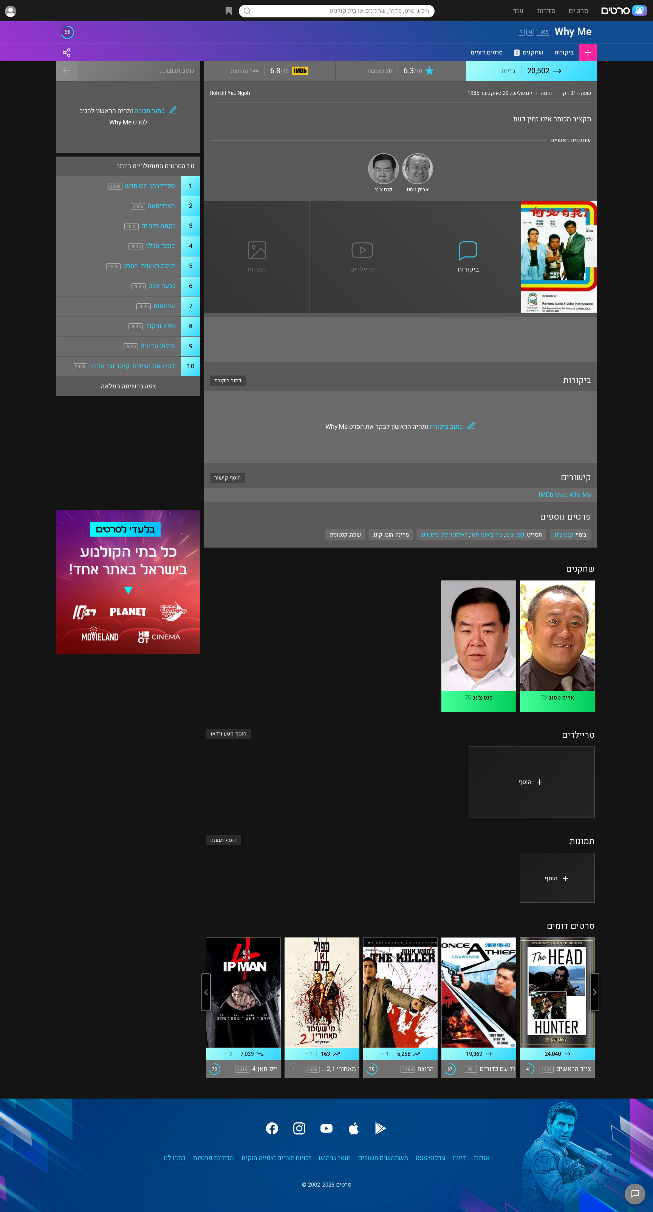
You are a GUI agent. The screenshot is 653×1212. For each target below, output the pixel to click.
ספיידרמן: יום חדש (150, 186)
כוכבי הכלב (160, 246)
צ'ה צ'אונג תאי (486, 535)
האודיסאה (161, 206)
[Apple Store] (354, 1128)
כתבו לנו (175, 1158)
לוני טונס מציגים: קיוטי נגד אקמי (132, 366)
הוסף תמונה (223, 840)
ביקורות (564, 52)
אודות (482, 1158)
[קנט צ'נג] (384, 156)
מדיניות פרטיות (213, 1158)
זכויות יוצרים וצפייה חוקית (276, 1158)
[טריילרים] (363, 205)
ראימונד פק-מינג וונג (444, 535)
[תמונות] (257, 205)
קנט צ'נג (514, 535)
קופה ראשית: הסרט (149, 266)
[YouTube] (326, 1128)
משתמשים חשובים (383, 1158)
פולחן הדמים (158, 346)
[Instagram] (299, 1128)
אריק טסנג (561, 698)
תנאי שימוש (335, 1158)
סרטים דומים (486, 52)
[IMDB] (299, 72)
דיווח (459, 1158)
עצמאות (164, 306)
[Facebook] (272, 1128)
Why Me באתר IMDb (564, 495)
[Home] (624, 11)
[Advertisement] (400, 339)
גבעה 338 (162, 286)
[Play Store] (381, 1128)
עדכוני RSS (431, 1158)
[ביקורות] (468, 205)
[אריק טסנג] (418, 156)
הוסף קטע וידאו (228, 734)
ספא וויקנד (160, 326)
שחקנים (529, 52)
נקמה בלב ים (158, 226)
